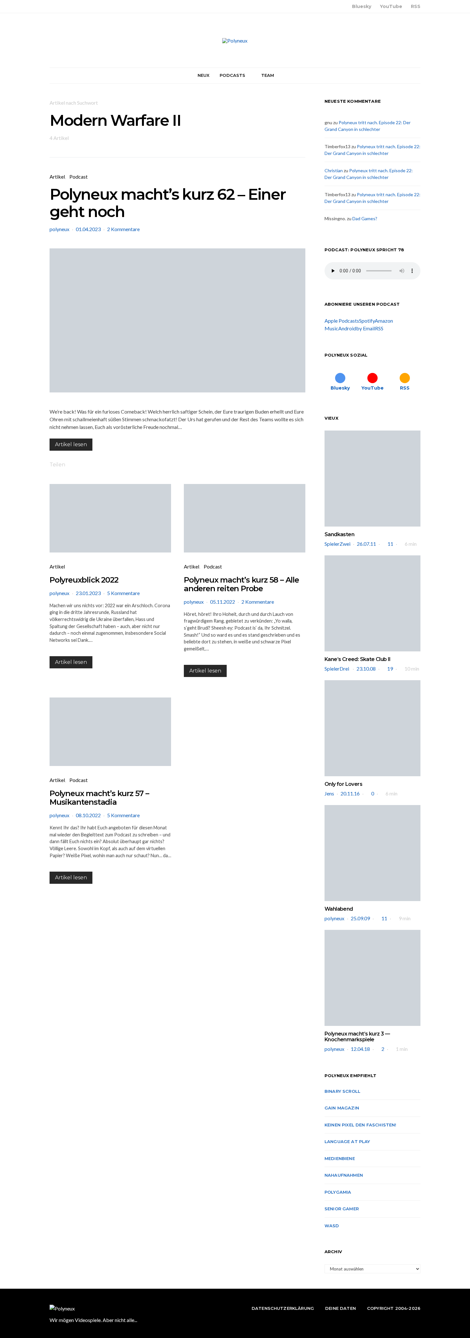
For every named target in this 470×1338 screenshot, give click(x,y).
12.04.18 (360, 1049)
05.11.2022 (222, 602)
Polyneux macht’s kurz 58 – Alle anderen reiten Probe (241, 584)
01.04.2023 (88, 229)
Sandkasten (339, 534)
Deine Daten (340, 1308)
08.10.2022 (88, 815)
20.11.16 (350, 793)
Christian (334, 170)
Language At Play (347, 1141)
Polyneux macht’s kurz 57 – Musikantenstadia (99, 798)
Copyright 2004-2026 (393, 1308)
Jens (329, 793)
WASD (332, 1225)
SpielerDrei (337, 668)
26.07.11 (366, 544)
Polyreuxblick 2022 (84, 579)
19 (390, 668)
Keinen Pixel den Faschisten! (360, 1124)
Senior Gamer (342, 1208)
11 (390, 544)
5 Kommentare (123, 593)
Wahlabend (339, 909)
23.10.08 (366, 668)
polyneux (59, 229)
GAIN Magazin (342, 1107)
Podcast (78, 176)
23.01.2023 (88, 593)
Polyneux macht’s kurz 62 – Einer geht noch (167, 203)
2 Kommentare (123, 229)
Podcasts (232, 75)
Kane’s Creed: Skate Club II (358, 659)
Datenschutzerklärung (283, 1308)
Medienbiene (340, 1158)
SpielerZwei (337, 544)
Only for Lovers (343, 784)
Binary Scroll (342, 1091)
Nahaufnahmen (344, 1175)
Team (267, 75)
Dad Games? (364, 218)
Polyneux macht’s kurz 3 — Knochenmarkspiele (357, 1037)
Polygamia (338, 1192)
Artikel (57, 176)
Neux (204, 75)
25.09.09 (360, 918)
